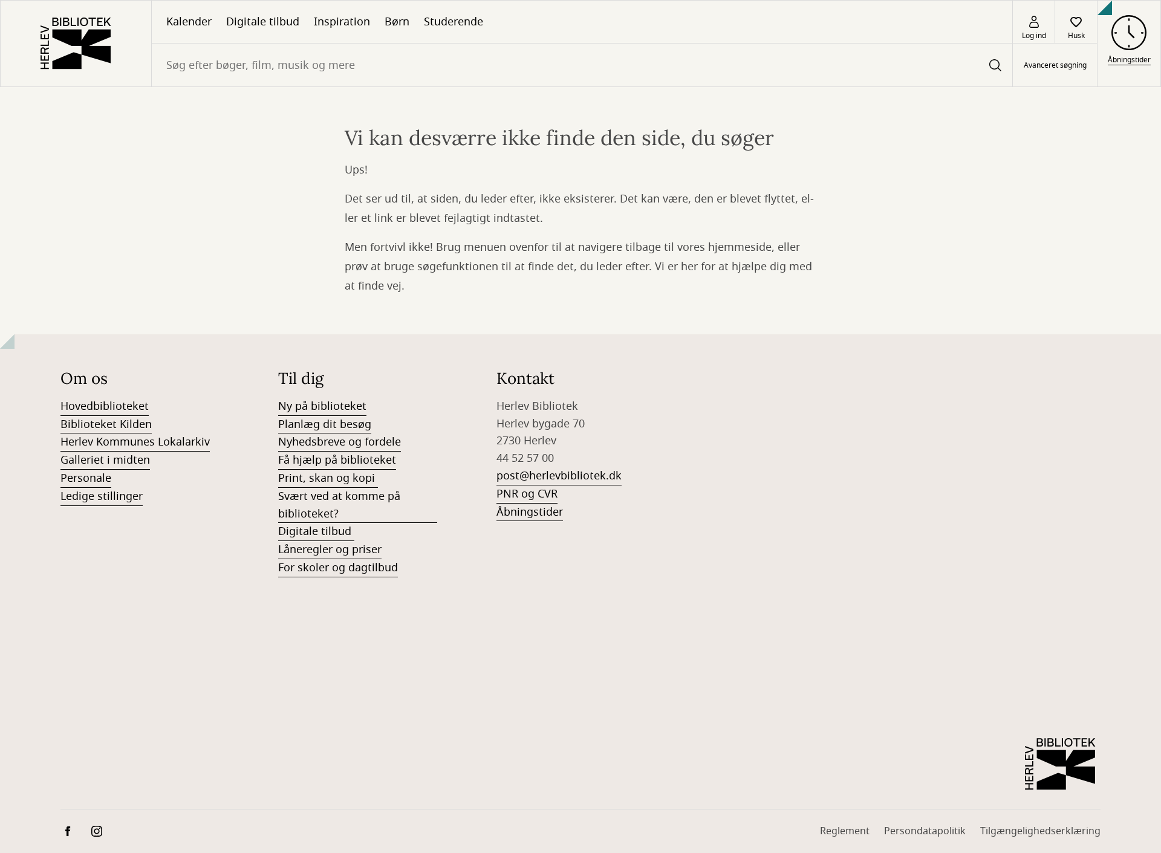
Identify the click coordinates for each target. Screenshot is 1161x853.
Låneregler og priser (330, 549)
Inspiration (342, 22)
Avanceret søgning (1055, 65)
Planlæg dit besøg (324, 424)
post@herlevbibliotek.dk (559, 476)
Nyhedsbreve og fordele (339, 442)
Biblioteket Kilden (106, 424)
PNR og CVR (527, 494)
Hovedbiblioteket (104, 406)
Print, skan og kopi (328, 478)
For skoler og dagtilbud (338, 568)
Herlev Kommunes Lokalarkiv (135, 442)
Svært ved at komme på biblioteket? (339, 505)
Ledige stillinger (101, 496)
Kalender (189, 22)
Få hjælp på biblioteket (337, 460)
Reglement (845, 831)
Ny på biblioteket (322, 406)
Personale (85, 478)
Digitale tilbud (262, 22)
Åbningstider (529, 512)
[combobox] (582, 65)
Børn (397, 22)
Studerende (453, 22)
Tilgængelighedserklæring (1040, 831)
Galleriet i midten (105, 460)
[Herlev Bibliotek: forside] (76, 43)
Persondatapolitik (925, 831)
